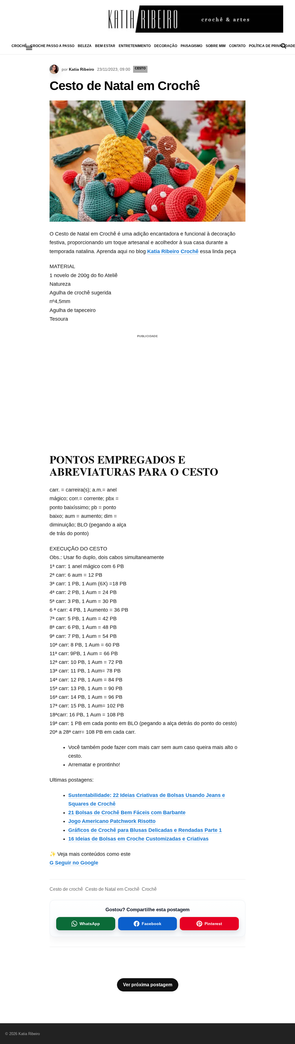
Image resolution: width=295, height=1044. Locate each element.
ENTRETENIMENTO (135, 46)
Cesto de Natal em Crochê (112, 889)
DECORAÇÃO (165, 46)
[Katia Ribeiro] (147, 19)
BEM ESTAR (105, 46)
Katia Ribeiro (81, 69)
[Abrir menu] (29, 48)
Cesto (140, 68)
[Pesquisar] (283, 46)
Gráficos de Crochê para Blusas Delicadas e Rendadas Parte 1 (145, 830)
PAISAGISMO (191, 46)
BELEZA (85, 46)
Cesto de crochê (66, 889)
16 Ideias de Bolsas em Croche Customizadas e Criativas (138, 839)
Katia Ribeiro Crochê (172, 251)
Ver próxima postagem (147, 984)
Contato (237, 46)
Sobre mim (216, 46)
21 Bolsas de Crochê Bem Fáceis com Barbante (127, 812)
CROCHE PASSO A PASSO (52, 46)
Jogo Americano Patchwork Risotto (112, 821)
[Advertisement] (147, 380)
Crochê (149, 889)
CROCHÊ (19, 46)
